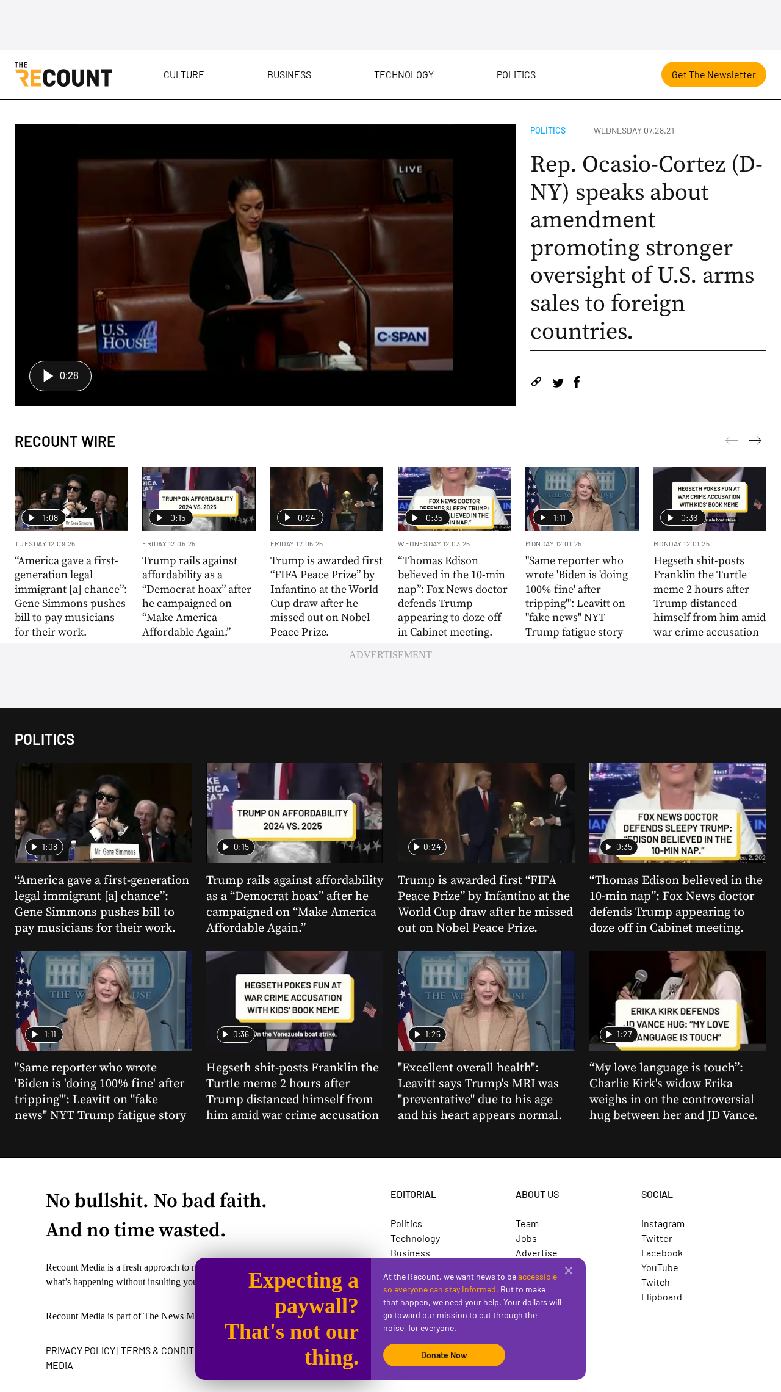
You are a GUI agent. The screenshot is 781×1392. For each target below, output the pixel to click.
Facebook (662, 1252)
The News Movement (185, 1316)
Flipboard (661, 1296)
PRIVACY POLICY (80, 1350)
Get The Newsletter (714, 74)
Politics (516, 74)
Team (527, 1223)
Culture (184, 74)
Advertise (537, 1252)
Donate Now (444, 1355)
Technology (404, 74)
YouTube (659, 1267)
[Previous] (755, 442)
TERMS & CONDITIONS (168, 1350)
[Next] (732, 442)
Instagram (663, 1223)
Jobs (526, 1238)
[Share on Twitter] (558, 384)
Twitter (656, 1238)
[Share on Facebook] (577, 384)
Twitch (655, 1282)
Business (289, 74)
